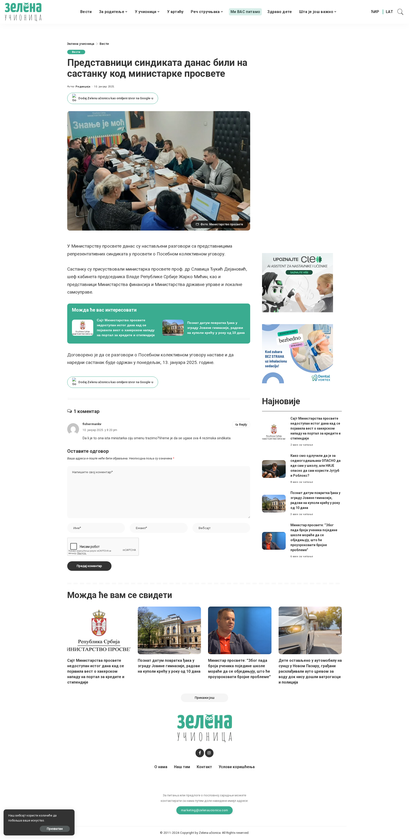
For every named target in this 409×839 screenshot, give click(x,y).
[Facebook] (200, 753)
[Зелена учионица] (23, 11)
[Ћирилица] (375, 11)
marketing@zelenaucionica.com (204, 810)
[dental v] (297, 353)
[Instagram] (209, 753)
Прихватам (55, 828)
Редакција (83, 86)
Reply (243, 424)
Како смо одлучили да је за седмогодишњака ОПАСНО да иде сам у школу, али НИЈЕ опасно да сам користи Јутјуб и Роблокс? (315, 465)
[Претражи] (400, 11)
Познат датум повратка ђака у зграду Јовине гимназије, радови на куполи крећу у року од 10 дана (169, 666)
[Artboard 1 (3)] (297, 282)
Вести (76, 52)
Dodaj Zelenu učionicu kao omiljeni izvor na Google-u (115, 98)
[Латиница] (390, 11)
